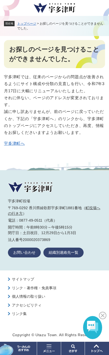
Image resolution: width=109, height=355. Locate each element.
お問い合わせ (24, 252)
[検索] (73, 348)
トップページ (26, 23)
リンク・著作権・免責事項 (34, 288)
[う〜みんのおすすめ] (18, 348)
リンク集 (19, 314)
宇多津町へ (14, 143)
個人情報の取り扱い (28, 296)
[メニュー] (49, 348)
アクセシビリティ (27, 305)
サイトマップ (23, 279)
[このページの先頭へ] (97, 348)
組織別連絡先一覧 (63, 252)
